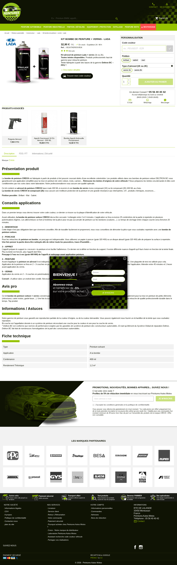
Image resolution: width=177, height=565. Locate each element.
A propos (8, 515)
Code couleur (128, 43)
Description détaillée (70, 70)
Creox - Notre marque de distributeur (62, 530)
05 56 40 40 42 (157, 92)
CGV (6, 511)
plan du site (9, 524)
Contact (153, 5)
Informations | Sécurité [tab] (42, 153)
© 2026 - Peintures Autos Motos (88, 563)
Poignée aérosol (14, 139)
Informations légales (12, 508)
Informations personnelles (101, 508)
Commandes (96, 511)
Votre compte (97, 505)
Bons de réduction (98, 518)
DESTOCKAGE (148, 27)
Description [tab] (9, 153)
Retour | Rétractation (56, 515)
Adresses (95, 515)
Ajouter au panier (156, 82)
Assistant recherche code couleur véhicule (64, 537)
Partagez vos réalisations (58, 540)
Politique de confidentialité (15, 518)
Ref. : (63, 47)
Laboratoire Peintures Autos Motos (61, 533)
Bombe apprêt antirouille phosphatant (74, 139)
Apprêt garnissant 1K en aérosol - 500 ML (44, 139)
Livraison (51, 508)
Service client (53, 511)
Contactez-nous (11, 521)
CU (101, 558)
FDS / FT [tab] (23, 153)
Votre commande (54, 518)
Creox (11, 160)
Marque (5, 160)
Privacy (94, 558)
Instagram (140, 547)
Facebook (135, 547)
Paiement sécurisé (55, 521)
